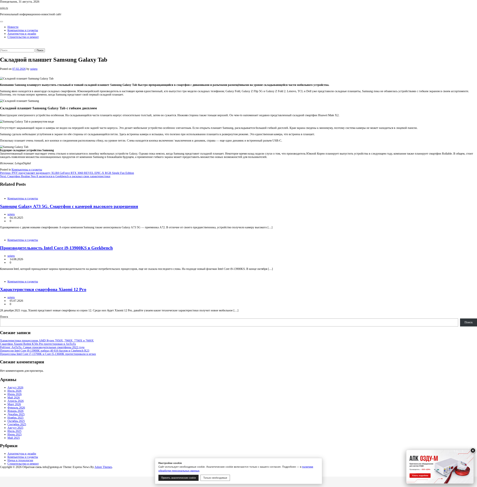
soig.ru (4, 7)
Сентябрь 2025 (16, 424)
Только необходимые (215, 477)
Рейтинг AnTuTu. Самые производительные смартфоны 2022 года (42, 347)
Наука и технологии (20, 460)
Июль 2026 (14, 390)
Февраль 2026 (16, 407)
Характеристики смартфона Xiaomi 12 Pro (43, 289)
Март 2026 (14, 404)
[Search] (1, 46)
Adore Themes (103, 467)
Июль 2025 (14, 431)
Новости (12, 26)
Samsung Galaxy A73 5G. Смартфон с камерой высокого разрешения (69, 206)
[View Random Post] (1, 43)
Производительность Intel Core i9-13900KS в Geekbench (56, 247)
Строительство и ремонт (23, 37)
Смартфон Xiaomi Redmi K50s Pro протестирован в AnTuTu (38, 343)
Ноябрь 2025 (15, 417)
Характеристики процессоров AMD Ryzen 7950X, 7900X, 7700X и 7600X (47, 340)
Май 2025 (13, 437)
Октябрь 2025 (16, 421)
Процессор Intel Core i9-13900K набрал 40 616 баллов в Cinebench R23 (44, 350)
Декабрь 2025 (16, 414)
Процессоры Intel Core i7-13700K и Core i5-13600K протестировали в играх (48, 354)
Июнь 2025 (14, 434)
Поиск (4, 316)
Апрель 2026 (15, 400)
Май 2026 (13, 397)
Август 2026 (15, 387)
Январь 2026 (15, 411)
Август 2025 (15, 427)
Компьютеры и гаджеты (22, 30)
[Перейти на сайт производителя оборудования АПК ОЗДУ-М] (439, 466)
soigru (33, 68)
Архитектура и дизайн (21, 33)
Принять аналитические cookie (178, 477)
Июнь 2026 (14, 394)
